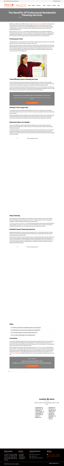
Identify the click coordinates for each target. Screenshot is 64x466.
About (33, 5)
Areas (44, 5)
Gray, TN (50, 418)
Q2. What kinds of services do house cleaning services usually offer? (26, 330)
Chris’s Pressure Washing (40, 347)
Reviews (54, 5)
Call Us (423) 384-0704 (33, 102)
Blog (59, 5)
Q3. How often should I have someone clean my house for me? (24, 332)
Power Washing (22, 457)
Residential (21, 455)
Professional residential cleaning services (18, 223)
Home (29, 5)
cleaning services (20, 31)
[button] (32, 327)
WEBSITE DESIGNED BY (53, 463)
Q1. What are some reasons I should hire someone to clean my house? (26, 327)
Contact (49, 5)
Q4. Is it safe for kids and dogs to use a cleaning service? (23, 335)
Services (38, 5)
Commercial (21, 454)
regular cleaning (38, 23)
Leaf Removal (21, 458)
